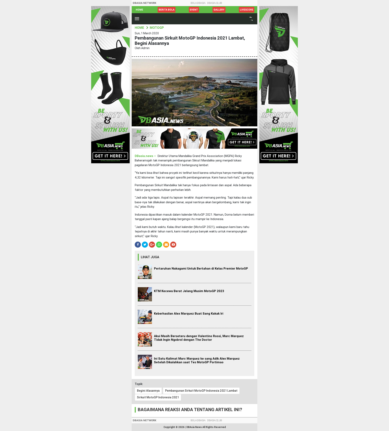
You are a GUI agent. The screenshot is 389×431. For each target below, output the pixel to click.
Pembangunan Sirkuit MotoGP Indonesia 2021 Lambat (201, 390)
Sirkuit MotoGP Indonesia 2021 (158, 397)
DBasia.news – (146, 156)
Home (139, 9)
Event (194, 9)
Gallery (219, 9)
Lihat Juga (150, 257)
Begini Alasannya (148, 390)
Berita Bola (166, 9)
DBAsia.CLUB (214, 2)
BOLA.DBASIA (198, 2)
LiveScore (246, 9)
